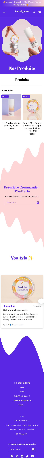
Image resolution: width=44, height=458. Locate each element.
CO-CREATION (22, 434)
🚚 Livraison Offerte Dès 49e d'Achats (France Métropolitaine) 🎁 (22, 3)
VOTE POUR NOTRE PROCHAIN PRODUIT (22, 425)
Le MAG (22, 391)
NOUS (22, 416)
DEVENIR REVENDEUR (22, 400)
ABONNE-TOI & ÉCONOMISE (22, 429)
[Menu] (4, 11)
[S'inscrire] (37, 202)
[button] (33, 11)
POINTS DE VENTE (22, 383)
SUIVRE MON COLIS (22, 396)
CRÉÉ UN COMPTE (22, 420)
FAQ (22, 387)
